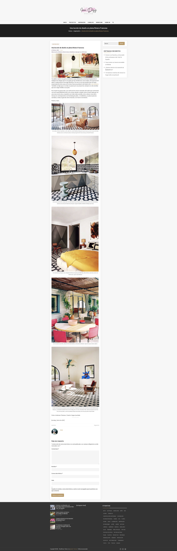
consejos (110, 513)
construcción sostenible (109, 516)
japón (112, 524)
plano (104, 535)
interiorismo (106, 524)
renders (114, 537)
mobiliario (122, 526)
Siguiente (96, 425)
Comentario (55, 449)
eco (119, 518)
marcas (116, 526)
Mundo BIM (99, 22)
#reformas (84, 52)
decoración (120, 516)
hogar (104, 521)
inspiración (121, 521)
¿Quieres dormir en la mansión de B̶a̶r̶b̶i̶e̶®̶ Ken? (114, 68)
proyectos (115, 535)
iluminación (114, 521)
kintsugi (122, 524)
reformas (122, 535)
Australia (109, 510)
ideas (109, 521)
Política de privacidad (82, 549)
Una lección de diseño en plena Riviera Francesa (68, 48)
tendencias (120, 540)
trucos (113, 543)
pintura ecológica (107, 532)
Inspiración (81, 22)
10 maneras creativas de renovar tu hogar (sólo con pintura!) (115, 74)
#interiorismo (66, 52)
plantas (110, 535)
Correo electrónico (57, 473)
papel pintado (116, 529)
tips (109, 543)
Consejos (91, 22)
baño (121, 510)
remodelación (106, 537)
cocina (105, 513)
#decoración (55, 52)
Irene (61, 50)
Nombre (54, 466)
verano (118, 543)
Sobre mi (107, 22)
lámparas (111, 526)
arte (104, 510)
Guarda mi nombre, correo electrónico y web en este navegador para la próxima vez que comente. (75, 489)
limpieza (105, 526)
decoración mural (107, 518)
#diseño (60, 52)
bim (125, 510)
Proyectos (72, 22)
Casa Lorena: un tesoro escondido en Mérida (114, 63)
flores (123, 518)
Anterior (54, 425)
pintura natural (118, 532)
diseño (115, 518)
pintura (123, 529)
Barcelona (116, 510)
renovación (120, 537)
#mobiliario (72, 52)
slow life (105, 540)
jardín (117, 524)
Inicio (65, 22)
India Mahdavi (94, 84)
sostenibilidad (113, 540)
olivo (104, 529)
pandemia (109, 529)
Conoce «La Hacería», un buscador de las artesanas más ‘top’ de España (114, 57)
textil (104, 543)
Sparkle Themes (73, 549)
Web (53, 480)
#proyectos (78, 52)
